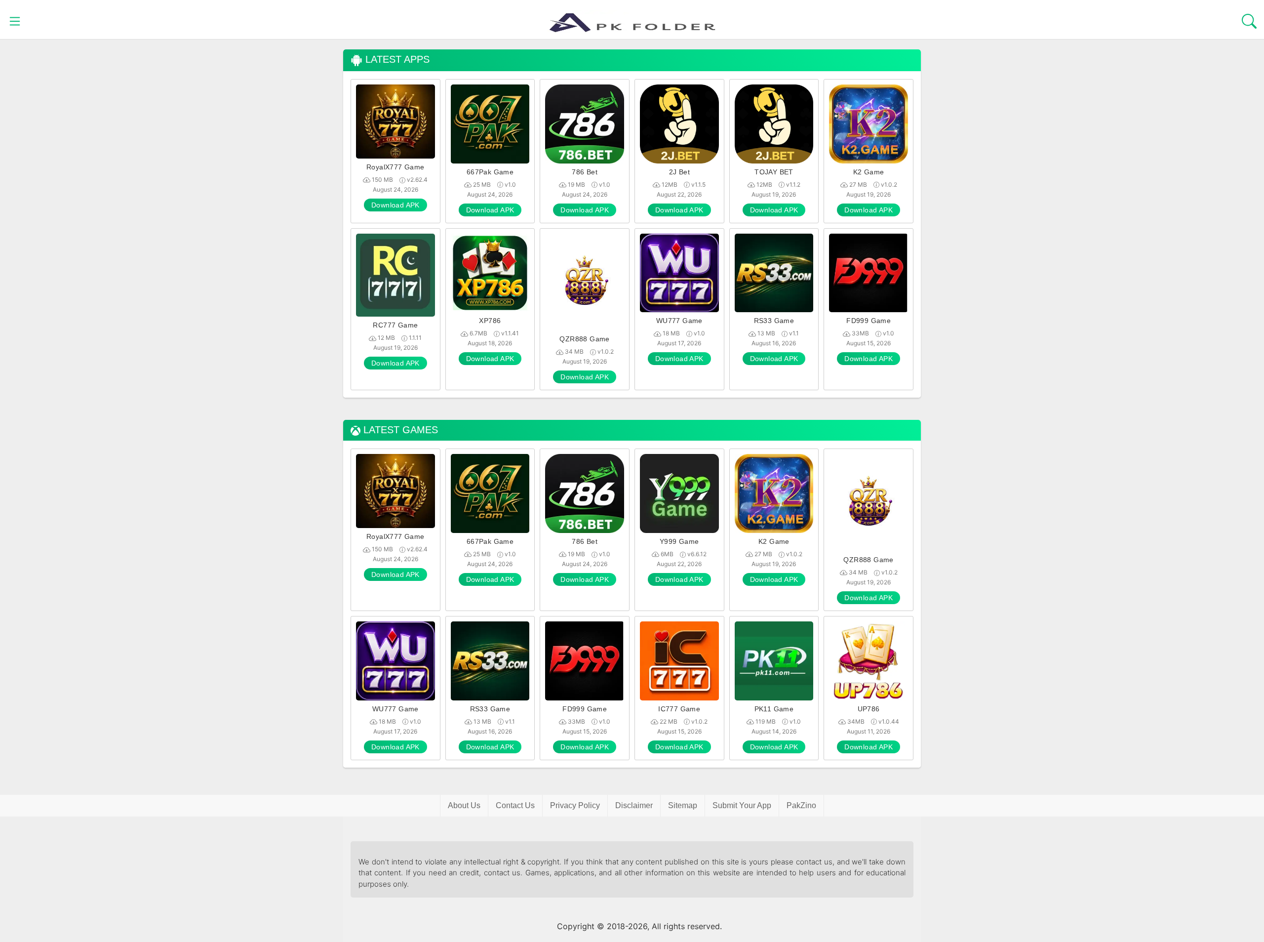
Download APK (395, 205)
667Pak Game (490, 172)
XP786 (490, 321)
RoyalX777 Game (395, 167)
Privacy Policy (575, 805)
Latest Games (399, 430)
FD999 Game (868, 321)
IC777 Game (679, 709)
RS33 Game (774, 321)
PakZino (801, 805)
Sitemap (682, 805)
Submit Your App (741, 805)
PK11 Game (774, 709)
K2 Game (868, 172)
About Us (464, 805)
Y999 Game (679, 541)
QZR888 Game (584, 339)
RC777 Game (395, 325)
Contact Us (515, 805)
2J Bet (679, 172)
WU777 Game (679, 321)
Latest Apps (396, 59)
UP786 (869, 709)
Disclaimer (634, 805)
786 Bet (584, 172)
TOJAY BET (773, 172)
